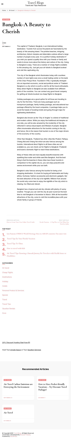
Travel (4, 299)
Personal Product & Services (13, 290)
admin (4, 42)
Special (5, 295)
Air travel (6, 19)
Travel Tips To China (15, 243)
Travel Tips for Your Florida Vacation (21, 239)
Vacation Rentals (8, 309)
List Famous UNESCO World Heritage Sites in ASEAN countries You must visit (36, 234)
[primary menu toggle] (2, 4)
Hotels (4, 286)
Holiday (5, 281)
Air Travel (8, 412)
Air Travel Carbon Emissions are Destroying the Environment (18, 385)
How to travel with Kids (16, 248)
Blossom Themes (25, 434)
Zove (4, 313)
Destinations (7, 277)
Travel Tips (6, 304)
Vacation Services (34, 350)
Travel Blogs (36, 3)
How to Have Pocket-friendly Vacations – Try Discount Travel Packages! (52, 387)
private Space (15, 350)
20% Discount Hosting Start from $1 (16, 343)
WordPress (13, 436)
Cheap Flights (7, 272)
